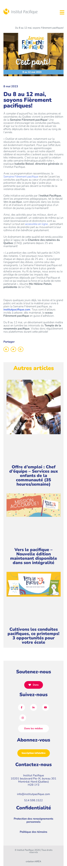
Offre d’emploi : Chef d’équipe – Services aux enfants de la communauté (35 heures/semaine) (33, 475)
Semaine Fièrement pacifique (20, 176)
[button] (6, 349)
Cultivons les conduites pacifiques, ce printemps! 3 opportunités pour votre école (33, 635)
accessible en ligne (36, 224)
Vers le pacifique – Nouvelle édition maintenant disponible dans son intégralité (33, 556)
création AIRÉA (33, 861)
